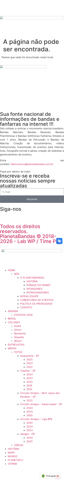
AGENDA (13, 311)
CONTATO (26, 307)
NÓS (16, 273)
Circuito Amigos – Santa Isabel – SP (41, 404)
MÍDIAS (12, 348)
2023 (29, 363)
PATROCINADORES (37, 292)
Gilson (17, 329)
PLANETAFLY (15, 460)
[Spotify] (29, 215)
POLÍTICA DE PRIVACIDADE (36, 303)
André (17, 326)
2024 (29, 374)
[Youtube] (46, 215)
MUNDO (12, 456)
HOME (11, 270)
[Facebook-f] (4, 215)
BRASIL (12, 318)
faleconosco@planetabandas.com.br (32, 164)
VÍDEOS (18, 445)
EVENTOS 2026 (23, 314)
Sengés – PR (27, 433)
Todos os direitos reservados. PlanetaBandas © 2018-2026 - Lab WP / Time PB (29, 233)
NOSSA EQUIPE (29, 296)
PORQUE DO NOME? (38, 285)
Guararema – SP (29, 355)
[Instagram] (21, 215)
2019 (29, 385)
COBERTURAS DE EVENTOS (36, 299)
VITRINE (12, 463)
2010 (29, 389)
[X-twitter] (38, 215)
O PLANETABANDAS (32, 277)
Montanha (20, 333)
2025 (29, 359)
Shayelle (19, 337)
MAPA (11, 452)
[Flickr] (12, 215)
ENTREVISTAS (16, 344)
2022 (29, 366)
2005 (29, 415)
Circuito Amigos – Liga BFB (36, 419)
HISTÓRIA (32, 281)
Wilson (18, 340)
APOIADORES (34, 288)
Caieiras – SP (28, 370)
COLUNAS (14, 322)
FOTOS (18, 352)
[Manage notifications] (57, 476)
